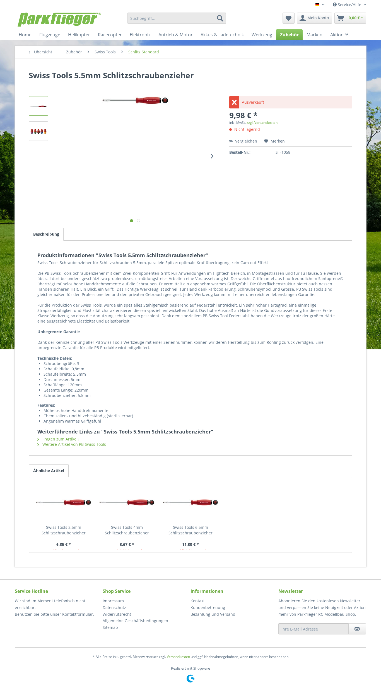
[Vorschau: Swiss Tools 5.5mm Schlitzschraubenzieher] (38, 106)
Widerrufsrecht (117, 614)
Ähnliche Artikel (48, 470)
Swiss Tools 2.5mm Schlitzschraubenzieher (64, 530)
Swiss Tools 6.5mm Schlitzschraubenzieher (190, 530)
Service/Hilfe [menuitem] (349, 4)
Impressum (113, 600)
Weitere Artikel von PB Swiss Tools (73, 444)
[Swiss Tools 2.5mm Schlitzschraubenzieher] (64, 502)
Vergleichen (245, 141)
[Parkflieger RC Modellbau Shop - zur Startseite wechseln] (59, 20)
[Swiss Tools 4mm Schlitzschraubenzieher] (127, 502)
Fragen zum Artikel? (60, 439)
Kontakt (198, 600)
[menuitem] (176, 18)
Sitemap (110, 627)
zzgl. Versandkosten (262, 122)
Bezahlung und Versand (213, 614)
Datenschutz (114, 607)
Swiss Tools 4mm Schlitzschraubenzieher (127, 530)
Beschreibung (46, 234)
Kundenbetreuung (208, 607)
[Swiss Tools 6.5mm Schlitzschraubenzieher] (190, 502)
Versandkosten (178, 656)
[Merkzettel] (289, 18)
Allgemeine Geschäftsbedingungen (135, 620)
